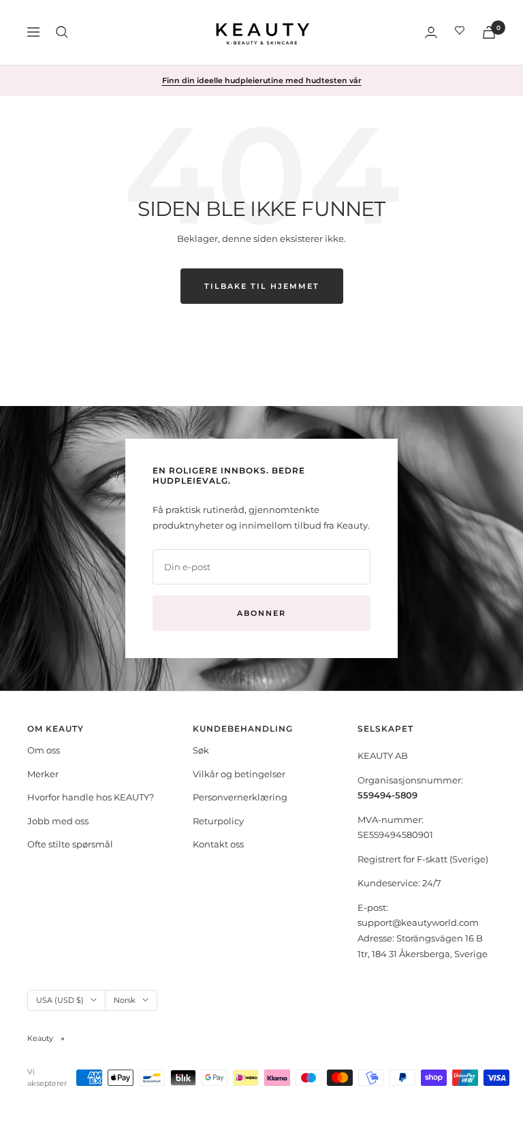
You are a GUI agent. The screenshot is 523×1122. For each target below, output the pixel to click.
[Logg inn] (431, 32)
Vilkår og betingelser (239, 773)
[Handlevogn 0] (489, 32)
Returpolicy (218, 820)
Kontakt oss (218, 844)
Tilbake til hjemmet (261, 286)
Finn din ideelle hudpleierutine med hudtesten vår (262, 80)
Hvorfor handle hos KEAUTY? (90, 797)
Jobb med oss (58, 820)
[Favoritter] (460, 32)
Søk (201, 750)
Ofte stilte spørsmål (70, 844)
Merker (43, 773)
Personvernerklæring (240, 797)
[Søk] (62, 32)
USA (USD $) (60, 1000)
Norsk (125, 1000)
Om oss (43, 750)
